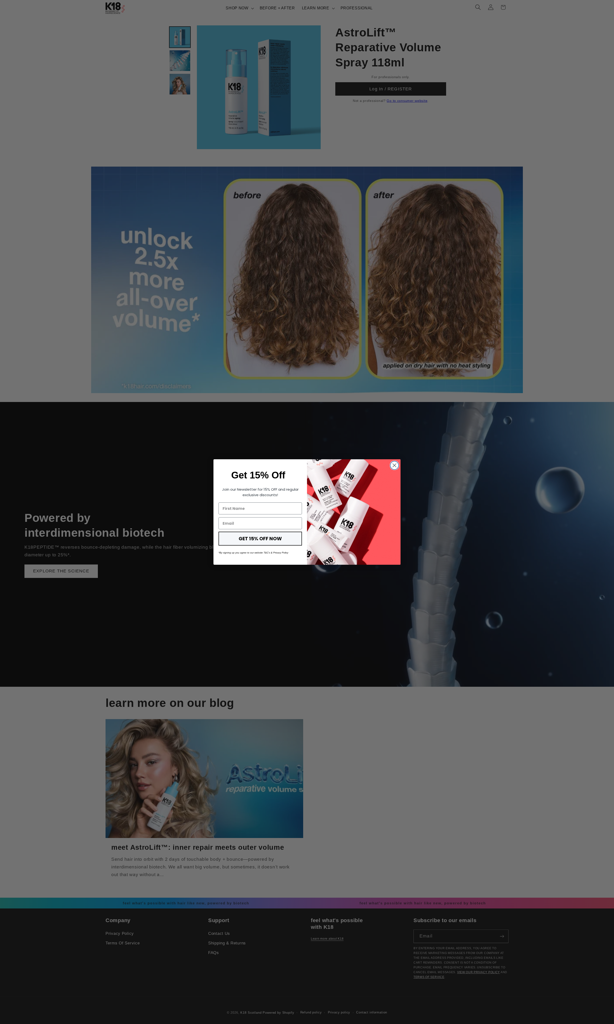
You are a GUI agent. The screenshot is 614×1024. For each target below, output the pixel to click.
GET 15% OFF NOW (260, 538)
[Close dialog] (394, 465)
